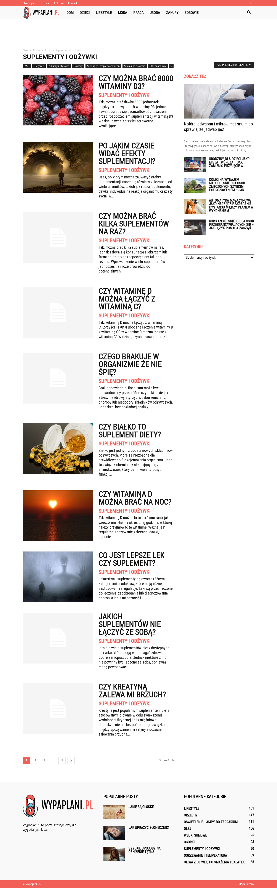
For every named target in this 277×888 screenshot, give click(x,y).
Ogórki (189, 842)
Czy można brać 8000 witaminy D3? (136, 82)
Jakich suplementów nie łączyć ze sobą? (130, 624)
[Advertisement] (138, 34)
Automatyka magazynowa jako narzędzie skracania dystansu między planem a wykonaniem (231, 205)
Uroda (155, 12)
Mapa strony (246, 884)
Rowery (78, 65)
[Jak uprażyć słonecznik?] (114, 833)
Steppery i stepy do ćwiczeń (103, 65)
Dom (70, 12)
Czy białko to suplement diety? (130, 430)
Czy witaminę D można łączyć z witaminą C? (127, 299)
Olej (187, 829)
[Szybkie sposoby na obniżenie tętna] (114, 854)
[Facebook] (251, 3)
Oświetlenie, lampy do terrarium (211, 822)
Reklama (59, 3)
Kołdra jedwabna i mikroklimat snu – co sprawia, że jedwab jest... (218, 126)
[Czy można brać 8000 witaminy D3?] (58, 100)
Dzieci (85, 12)
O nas (46, 3)
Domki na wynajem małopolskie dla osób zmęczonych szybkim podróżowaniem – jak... (227, 185)
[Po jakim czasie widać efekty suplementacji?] (58, 167)
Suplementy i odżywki (125, 95)
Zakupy (172, 12)
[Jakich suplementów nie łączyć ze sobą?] (58, 638)
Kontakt (72, 3)
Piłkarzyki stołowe (58, 65)
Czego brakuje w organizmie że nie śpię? (130, 364)
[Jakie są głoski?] (114, 812)
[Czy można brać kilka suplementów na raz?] (58, 237)
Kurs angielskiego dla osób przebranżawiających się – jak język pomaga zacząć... (231, 224)
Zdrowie (192, 12)
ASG (27, 65)
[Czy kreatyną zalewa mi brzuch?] (58, 708)
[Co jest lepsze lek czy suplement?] (58, 576)
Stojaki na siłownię (134, 65)
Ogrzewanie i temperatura (205, 855)
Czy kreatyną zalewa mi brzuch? (132, 690)
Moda (122, 12)
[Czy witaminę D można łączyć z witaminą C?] (58, 312)
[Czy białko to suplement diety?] (58, 448)
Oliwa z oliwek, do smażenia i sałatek (214, 862)
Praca (138, 12)
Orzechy (191, 815)
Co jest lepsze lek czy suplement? (131, 559)
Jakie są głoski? (141, 807)
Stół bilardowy (158, 65)
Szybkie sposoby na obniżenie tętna (145, 850)
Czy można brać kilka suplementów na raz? (134, 224)
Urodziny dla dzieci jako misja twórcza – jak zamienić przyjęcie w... (229, 162)
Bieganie (39, 65)
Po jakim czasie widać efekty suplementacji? (127, 153)
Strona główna (31, 3)
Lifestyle (104, 12)
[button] (249, 12)
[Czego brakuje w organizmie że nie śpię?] (58, 378)
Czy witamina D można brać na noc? (135, 498)
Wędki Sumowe (195, 835)
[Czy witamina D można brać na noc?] (58, 515)
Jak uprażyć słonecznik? (149, 827)
